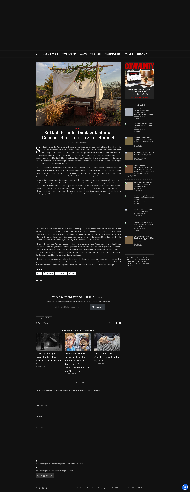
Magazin (128, 54)
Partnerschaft (69, 54)
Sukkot (48, 318)
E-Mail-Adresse (42, 405)
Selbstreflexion (113, 54)
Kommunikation (50, 54)
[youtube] (47, 488)
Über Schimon (81, 488)
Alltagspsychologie (90, 54)
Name (38, 395)
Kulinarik (139, 118)
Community (142, 54)
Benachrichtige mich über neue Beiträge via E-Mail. (55, 470)
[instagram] (43, 488)
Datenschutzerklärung (94, 488)
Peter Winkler (43, 323)
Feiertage (40, 318)
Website (39, 416)
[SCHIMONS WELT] (95, 25)
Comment (39, 427)
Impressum (106, 488)
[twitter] (39, 488)
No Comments (85, 142)
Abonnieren (97, 307)
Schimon (78, 129)
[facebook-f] (36, 488)
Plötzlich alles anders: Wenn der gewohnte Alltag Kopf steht (106, 357)
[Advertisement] (78, 212)
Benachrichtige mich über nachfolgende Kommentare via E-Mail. (59, 464)
